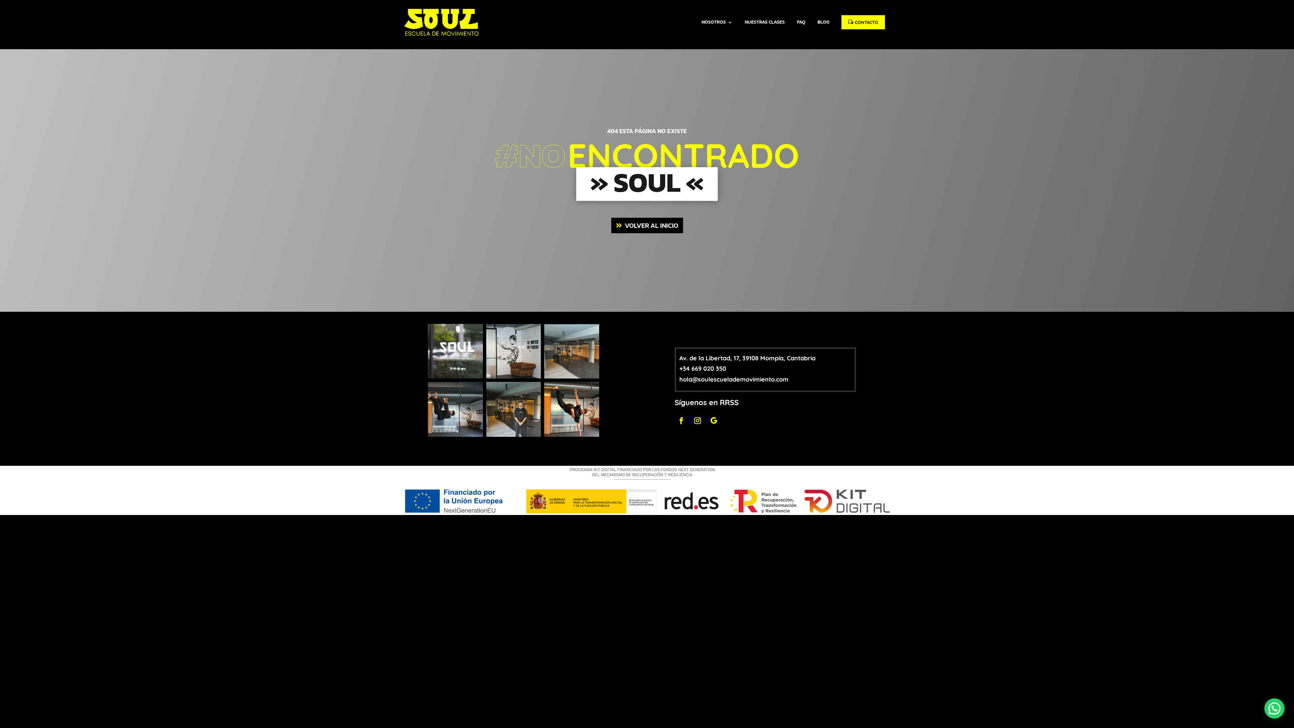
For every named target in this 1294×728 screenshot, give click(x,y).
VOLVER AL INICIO (651, 225)
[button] (1274, 708)
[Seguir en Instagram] (697, 420)
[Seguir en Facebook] (681, 420)
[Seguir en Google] (713, 420)
